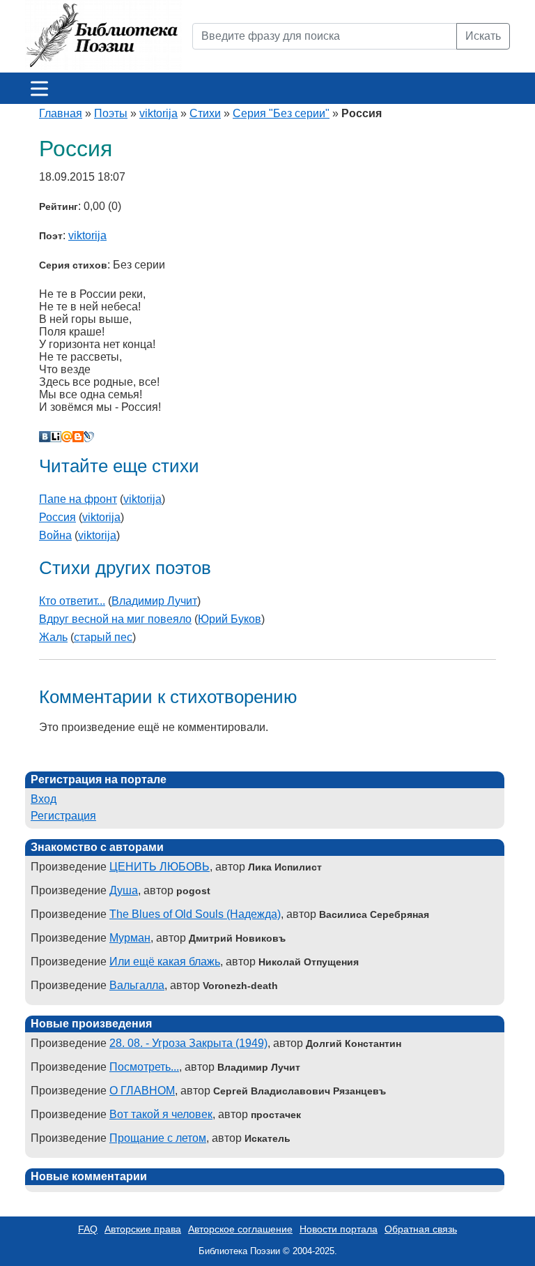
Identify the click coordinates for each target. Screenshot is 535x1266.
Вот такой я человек (160, 1114)
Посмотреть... (144, 1067)
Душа (123, 890)
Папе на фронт (78, 499)
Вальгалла (136, 985)
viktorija (158, 113)
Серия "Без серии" (281, 113)
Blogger (78, 436)
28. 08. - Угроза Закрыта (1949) (188, 1043)
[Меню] (39, 88)
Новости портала (339, 1229)
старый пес (103, 637)
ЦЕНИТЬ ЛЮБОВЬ (159, 867)
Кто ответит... (72, 601)
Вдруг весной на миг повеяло (115, 619)
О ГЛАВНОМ (142, 1091)
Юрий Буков (229, 619)
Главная (60, 113)
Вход (43, 799)
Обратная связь (421, 1229)
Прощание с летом (157, 1138)
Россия (57, 517)
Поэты (110, 113)
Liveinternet (55, 436)
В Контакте (44, 436)
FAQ (88, 1229)
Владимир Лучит (154, 601)
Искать (483, 36)
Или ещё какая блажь (164, 961)
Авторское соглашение (240, 1229)
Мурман (129, 938)
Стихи (205, 113)
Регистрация (63, 816)
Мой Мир (66, 436)
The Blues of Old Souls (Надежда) (195, 914)
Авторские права (142, 1229)
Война (55, 535)
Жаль (53, 637)
